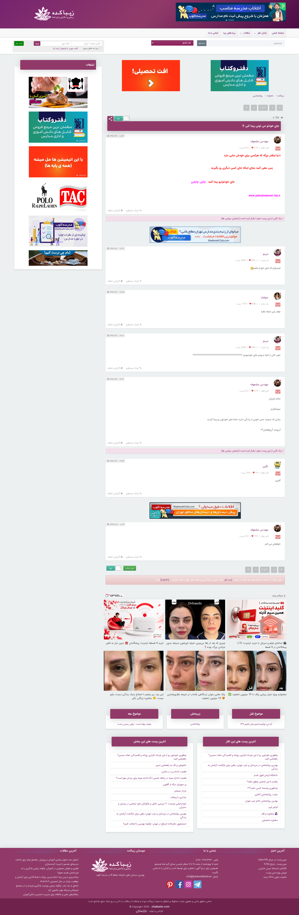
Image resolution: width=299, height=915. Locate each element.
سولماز (264, 297)
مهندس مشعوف (259, 141)
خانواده (270, 96)
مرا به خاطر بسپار (90, 48)
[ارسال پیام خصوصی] (278, 148)
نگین (265, 466)
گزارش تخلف (113, 210)
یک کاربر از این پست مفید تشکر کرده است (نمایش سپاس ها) (251, 218)
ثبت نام (228, 580)
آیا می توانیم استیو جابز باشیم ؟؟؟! (256, 724)
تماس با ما (213, 33)
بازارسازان (141, 911)
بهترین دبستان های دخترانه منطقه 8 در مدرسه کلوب (120, 875)
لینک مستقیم (132, 210)
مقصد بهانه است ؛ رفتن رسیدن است (134, 724)
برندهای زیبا (229, 33)
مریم (265, 254)
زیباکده (281, 96)
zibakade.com (160, 906)
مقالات (246, 33)
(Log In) (164, 580)
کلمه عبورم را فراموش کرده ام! (65, 48)
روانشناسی (257, 96)
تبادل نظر (262, 33)
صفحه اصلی (278, 33)
